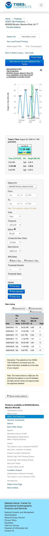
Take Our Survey (12, 525)
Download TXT (19, 308)
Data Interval (13, 246)
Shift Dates (12, 256)
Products (18, 18)
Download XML (36, 308)
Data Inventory (12, 487)
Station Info (11, 36)
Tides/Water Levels (28, 36)
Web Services (37, 312)
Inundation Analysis (14, 470)
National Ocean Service (15, 517)
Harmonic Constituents (15, 420)
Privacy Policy (11, 520)
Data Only (15, 296)
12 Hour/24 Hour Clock (17, 238)
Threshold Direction (16, 265)
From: (10, 191)
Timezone (12, 220)
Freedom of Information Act (16, 528)
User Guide (29, 52)
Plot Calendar (17, 291)
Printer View (36, 57)
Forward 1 (32, 260)
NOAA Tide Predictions (15, 21)
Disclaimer (9, 523)
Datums (10, 423)
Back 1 (16, 260)
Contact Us (9, 531)
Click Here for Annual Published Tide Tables (24, 62)
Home (7, 18)
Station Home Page (14, 484)
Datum (11, 229)
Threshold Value (14, 273)
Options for (12, 182)
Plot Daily (15, 286)
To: (9, 199)
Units (10, 212)
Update (11, 282)
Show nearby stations (18, 396)
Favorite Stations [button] (13, 27)
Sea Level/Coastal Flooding (17, 41)
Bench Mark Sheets (14, 427)
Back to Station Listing (13, 52)
